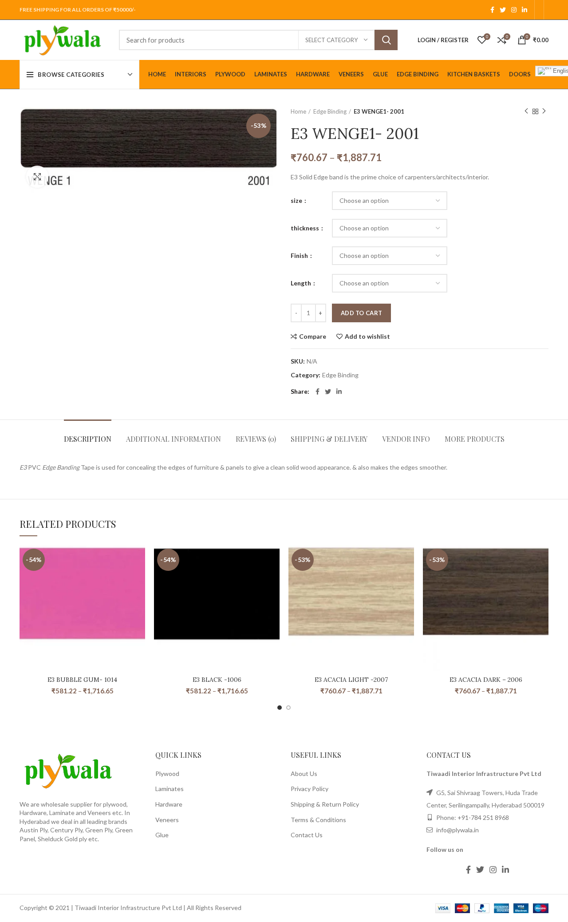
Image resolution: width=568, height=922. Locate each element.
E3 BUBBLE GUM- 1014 (82, 680)
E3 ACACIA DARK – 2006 (486, 680)
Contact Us (307, 835)
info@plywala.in (457, 830)
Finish (300, 255)
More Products (475, 438)
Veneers (167, 819)
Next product (544, 111)
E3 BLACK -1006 (217, 680)
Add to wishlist (367, 336)
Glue (162, 835)
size (297, 200)
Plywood (167, 773)
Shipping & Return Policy (325, 804)
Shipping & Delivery (329, 438)
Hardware (168, 804)
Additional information (173, 438)
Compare (312, 336)
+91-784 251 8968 (483, 817)
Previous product (526, 111)
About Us (304, 773)
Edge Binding (330, 111)
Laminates (169, 788)
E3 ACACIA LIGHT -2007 (351, 680)
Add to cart (361, 313)
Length (301, 283)
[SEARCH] (386, 40)
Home (298, 111)
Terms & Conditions (318, 819)
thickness (305, 228)
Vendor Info (406, 438)
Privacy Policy (309, 788)
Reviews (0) (256, 438)
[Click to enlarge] (37, 177)
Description (87, 438)
